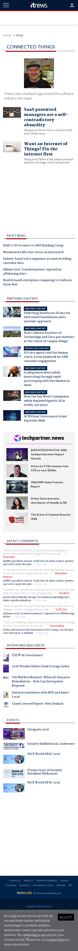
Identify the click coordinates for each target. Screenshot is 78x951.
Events (13, 720)
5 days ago (40, 564)
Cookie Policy (55, 939)
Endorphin (9, 556)
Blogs (20, 35)
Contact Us (15, 880)
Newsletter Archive (43, 885)
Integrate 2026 (38, 730)
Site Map (60, 885)
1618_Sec (61, 609)
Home (7, 35)
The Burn (64, 593)
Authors (64, 880)
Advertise (24, 885)
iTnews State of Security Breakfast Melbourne (44, 772)
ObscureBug (57, 625)
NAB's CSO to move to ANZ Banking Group (33, 246)
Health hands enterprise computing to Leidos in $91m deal (37, 282)
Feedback (11, 885)
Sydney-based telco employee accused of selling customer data (37, 261)
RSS (70, 885)
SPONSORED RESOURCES (26, 645)
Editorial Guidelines (46, 880)
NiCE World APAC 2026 (43, 754)
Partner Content (22, 298)
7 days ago (40, 600)
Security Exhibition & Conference (51, 744)
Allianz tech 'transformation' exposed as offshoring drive (32, 272)
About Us (28, 880)
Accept (66, 917)
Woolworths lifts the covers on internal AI (33, 252)
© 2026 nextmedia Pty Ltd (47, 893)
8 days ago (42, 633)
